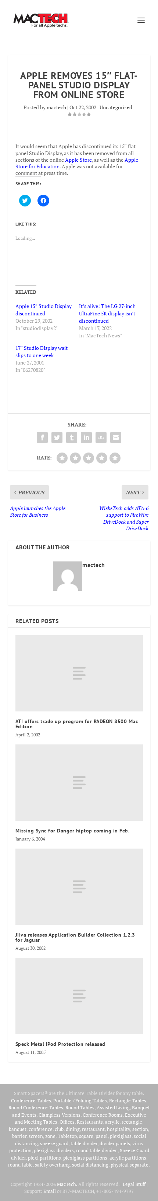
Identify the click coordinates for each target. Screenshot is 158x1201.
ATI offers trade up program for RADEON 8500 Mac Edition (76, 724)
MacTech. (67, 1184)
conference (41, 1129)
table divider (84, 1143)
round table (20, 1164)
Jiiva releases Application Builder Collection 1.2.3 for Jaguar (75, 937)
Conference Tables (31, 1100)
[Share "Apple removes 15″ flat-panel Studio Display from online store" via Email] (115, 437)
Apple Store (78, 159)
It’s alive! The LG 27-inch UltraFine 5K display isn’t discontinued (107, 313)
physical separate (129, 1164)
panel (102, 1136)
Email (49, 1191)
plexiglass (121, 1136)
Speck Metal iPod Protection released (60, 1044)
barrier (19, 1136)
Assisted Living (113, 1107)
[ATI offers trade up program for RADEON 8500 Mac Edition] (79, 673)
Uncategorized (116, 107)
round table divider (97, 1150)
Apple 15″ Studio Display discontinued (43, 310)
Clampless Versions (59, 1115)
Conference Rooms (103, 1115)
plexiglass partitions (85, 1157)
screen (36, 1136)
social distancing (90, 1164)
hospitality (118, 1129)
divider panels (115, 1143)
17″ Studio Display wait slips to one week (41, 351)
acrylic (112, 1121)
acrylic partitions (127, 1157)
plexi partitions (44, 1157)
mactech (56, 107)
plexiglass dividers (54, 1150)
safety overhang (52, 1164)
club (59, 1129)
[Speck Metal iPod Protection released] (79, 996)
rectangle (132, 1121)
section (140, 1129)
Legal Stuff (134, 1184)
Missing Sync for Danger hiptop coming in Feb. (72, 830)
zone (50, 1136)
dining (73, 1129)
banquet (17, 1129)
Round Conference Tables (35, 1107)
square (86, 1136)
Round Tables (79, 1107)
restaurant (93, 1129)
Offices (67, 1121)
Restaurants (90, 1121)
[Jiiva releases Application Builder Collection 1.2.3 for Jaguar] (79, 887)
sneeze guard (54, 1143)
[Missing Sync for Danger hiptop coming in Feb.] (79, 782)
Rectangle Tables (127, 1100)
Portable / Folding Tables (80, 1100)
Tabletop (67, 1136)
